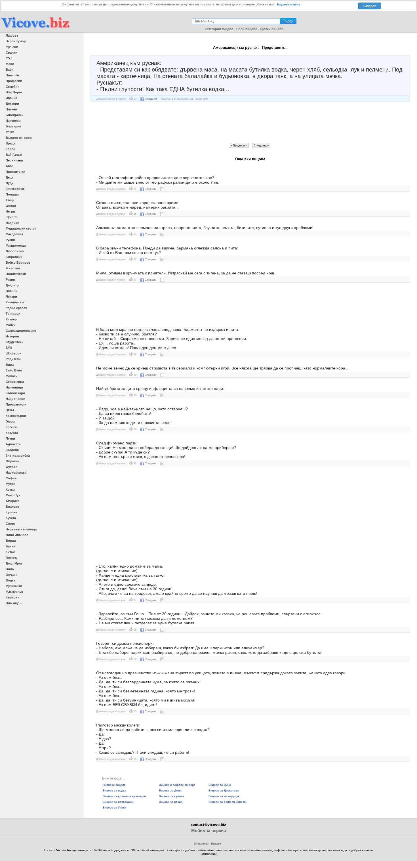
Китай (10, 552)
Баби (10, 69)
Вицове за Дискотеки (223, 790)
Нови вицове (246, 29)
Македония (14, 234)
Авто (9, 166)
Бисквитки (201, 843)
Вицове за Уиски (114, 807)
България (13, 126)
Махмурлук (14, 591)
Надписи (12, 222)
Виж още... (14, 603)
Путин (10, 438)
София (11, 478)
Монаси (12, 376)
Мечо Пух (13, 495)
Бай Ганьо (14, 154)
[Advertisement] (250, 122)
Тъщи (10, 200)
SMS (9, 347)
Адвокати (13, 444)
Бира (10, 364)
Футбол (11, 467)
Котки (10, 489)
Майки (11, 325)
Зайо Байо (14, 370)
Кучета (11, 518)
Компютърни (16, 415)
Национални (15, 398)
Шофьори (14, 353)
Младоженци (16, 245)
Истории (12, 336)
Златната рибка (18, 455)
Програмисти (16, 404)
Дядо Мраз (14, 563)
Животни (13, 268)
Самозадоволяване (21, 330)
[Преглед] (162, 188)
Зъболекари (15, 393)
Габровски (14, 257)
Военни (12, 291)
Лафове (12, 35)
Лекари (11, 296)
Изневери (13, 120)
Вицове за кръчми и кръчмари (124, 796)
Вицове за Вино (219, 784)
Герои (10, 421)
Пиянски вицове (114, 784)
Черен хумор (16, 41)
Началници (14, 387)
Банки (10, 546)
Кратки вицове (271, 29)
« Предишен (238, 145)
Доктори (12, 103)
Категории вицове (219, 29)
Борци (11, 540)
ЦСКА (10, 410)
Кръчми (12, 432)
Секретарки (15, 381)
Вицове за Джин (170, 790)
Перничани (14, 160)
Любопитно (15, 251)
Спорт (10, 523)
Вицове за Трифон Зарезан (227, 801)
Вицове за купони (171, 796)
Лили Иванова (17, 535)
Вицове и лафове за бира (177, 784)
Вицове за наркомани (118, 801)
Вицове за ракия (170, 801)
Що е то (12, 217)
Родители (13, 359)
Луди (10, 183)
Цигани (11, 109)
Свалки (11, 52)
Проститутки (15, 171)
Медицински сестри (21, 228)
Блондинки (15, 115)
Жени (10, 64)
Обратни (12, 461)
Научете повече (288, 4)
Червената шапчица (21, 529)
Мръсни (12, 47)
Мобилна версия (208, 830)
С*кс (9, 58)
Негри (10, 211)
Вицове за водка (114, 790)
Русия (10, 240)
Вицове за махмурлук (223, 796)
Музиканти (14, 586)
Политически (16, 274)
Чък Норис (14, 92)
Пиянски (12, 75)
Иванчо (11, 98)
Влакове (12, 506)
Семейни (13, 86)
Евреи (10, 149)
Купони (11, 512)
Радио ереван (16, 308)
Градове (12, 450)
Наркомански (16, 472)
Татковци (13, 313)
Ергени (11, 427)
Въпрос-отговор (19, 137)
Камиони (13, 597)
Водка (10, 580)
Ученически (15, 302)
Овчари (12, 574)
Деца (9, 177)
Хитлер (11, 319)
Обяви (11, 205)
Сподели (151, 98)
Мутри (10, 484)
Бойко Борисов (18, 262)
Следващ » (261, 145)
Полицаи (13, 194)
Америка (12, 501)
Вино (10, 569)
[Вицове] (35, 28)
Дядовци (13, 285)
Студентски (15, 342)
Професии (14, 81)
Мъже (10, 132)
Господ (11, 557)
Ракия (10, 279)
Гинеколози (15, 188)
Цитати (216, 843)
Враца (10, 143)
